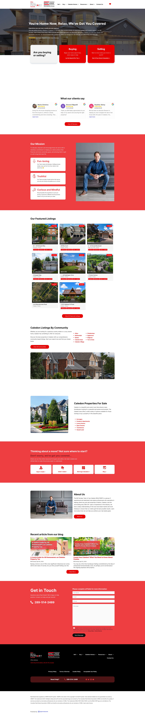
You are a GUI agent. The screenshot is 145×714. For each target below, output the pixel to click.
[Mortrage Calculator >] (83, 467)
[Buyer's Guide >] (40, 467)
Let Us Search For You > (73, 58)
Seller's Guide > (62, 471)
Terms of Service (98, 631)
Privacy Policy (91, 631)
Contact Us (99, 4)
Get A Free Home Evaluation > (101, 58)
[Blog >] (104, 467)
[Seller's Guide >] (62, 467)
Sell (58, 4)
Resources (83, 4)
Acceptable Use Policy (90, 671)
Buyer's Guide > (41, 472)
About (91, 4)
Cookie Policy (77, 671)
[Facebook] (86, 679)
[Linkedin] (91, 679)
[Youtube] (93, 679)
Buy (64, 4)
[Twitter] (89, 679)
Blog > (104, 471)
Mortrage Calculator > (83, 471)
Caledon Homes (72, 4)
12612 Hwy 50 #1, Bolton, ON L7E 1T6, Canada (42, 662)
